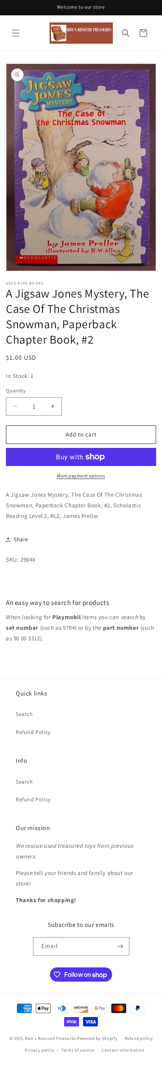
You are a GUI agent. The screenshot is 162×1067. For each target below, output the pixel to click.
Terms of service (77, 1050)
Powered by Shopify (97, 1038)
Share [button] (21, 539)
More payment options (81, 476)
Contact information (123, 1050)
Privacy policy (39, 1050)
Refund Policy (33, 732)
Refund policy (139, 1038)
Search (24, 713)
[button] (15, 33)
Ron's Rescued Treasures (50, 1038)
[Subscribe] (120, 946)
